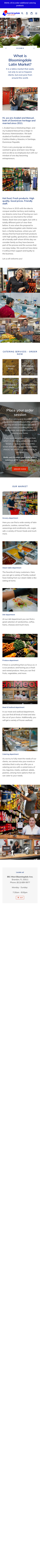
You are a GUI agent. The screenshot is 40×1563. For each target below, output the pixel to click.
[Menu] (36, 13)
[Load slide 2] (19, 48)
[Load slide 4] (23, 48)
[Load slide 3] (21, 48)
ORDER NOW (20, 469)
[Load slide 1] (17, 48)
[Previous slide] (6, 48)
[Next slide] (34, 48)
